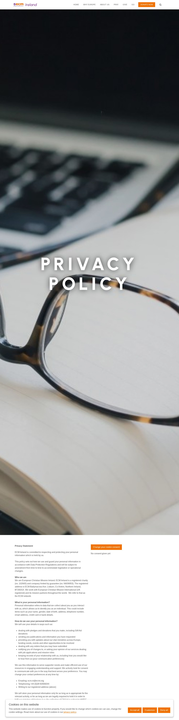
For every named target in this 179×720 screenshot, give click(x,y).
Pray (116, 5)
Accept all (134, 710)
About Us (104, 5)
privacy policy (70, 712)
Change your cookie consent (106, 547)
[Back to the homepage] (29, 4)
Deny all (164, 710)
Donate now (146, 5)
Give (125, 5)
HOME (76, 5)
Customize (150, 710)
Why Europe (89, 5)
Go (133, 5)
